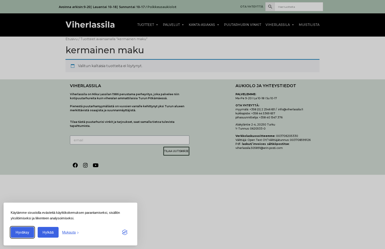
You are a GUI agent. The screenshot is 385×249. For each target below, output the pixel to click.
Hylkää (48, 232)
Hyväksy (22, 232)
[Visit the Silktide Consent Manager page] (124, 232)
